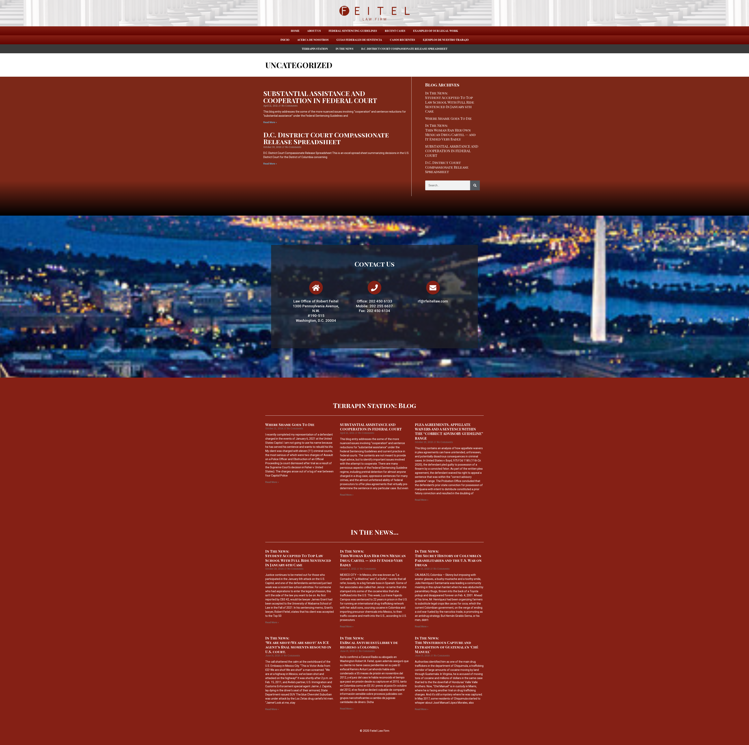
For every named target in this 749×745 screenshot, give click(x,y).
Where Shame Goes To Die (448, 118)
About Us (314, 31)
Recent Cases (395, 31)
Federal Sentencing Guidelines (353, 31)
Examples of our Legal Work (435, 31)
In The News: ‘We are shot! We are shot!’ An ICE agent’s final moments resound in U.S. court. (298, 645)
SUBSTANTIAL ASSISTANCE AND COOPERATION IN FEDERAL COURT (320, 96)
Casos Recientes (402, 40)
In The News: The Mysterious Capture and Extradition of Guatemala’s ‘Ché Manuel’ (446, 645)
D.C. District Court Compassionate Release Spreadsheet (404, 49)
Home (295, 31)
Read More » (270, 122)
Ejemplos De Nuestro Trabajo (446, 40)
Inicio (284, 40)
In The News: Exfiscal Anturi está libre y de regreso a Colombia (369, 643)
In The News (344, 49)
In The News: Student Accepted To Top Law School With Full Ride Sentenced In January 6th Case (449, 102)
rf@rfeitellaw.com (433, 301)
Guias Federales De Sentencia (359, 40)
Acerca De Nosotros (313, 40)
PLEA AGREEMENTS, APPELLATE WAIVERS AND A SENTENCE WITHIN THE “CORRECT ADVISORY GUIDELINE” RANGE (449, 431)
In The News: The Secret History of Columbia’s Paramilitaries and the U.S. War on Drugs (448, 558)
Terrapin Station (315, 49)
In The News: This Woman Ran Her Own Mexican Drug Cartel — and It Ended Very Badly (450, 132)
